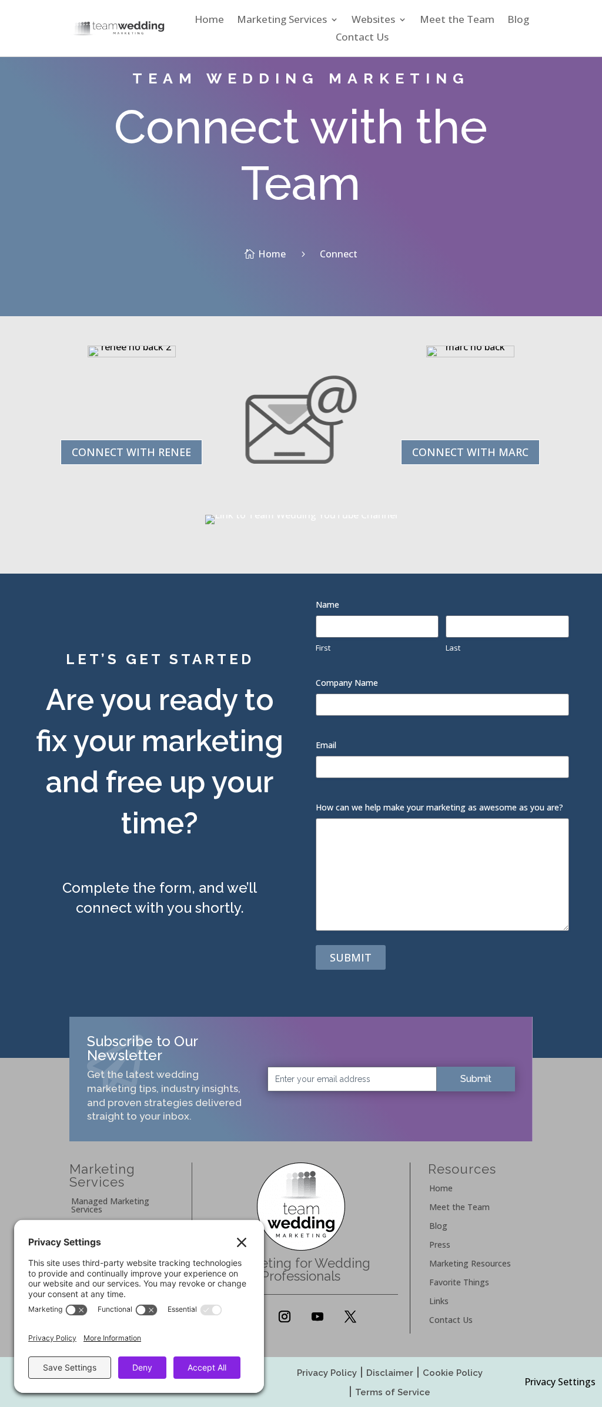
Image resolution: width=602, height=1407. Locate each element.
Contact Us (362, 38)
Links (439, 1301)
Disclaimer (389, 1373)
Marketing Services (282, 20)
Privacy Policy (327, 1373)
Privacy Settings (560, 1381)
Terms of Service (392, 1392)
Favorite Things (459, 1283)
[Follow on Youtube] (317, 1316)
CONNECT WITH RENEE (131, 452)
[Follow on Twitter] (350, 1316)
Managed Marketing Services (110, 1206)
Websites (373, 20)
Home (209, 20)
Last (453, 647)
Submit (351, 957)
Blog (518, 20)
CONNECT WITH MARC (470, 452)
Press (439, 1245)
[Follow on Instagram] (284, 1316)
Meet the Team (457, 20)
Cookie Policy (453, 1373)
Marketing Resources (470, 1264)
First (323, 647)
